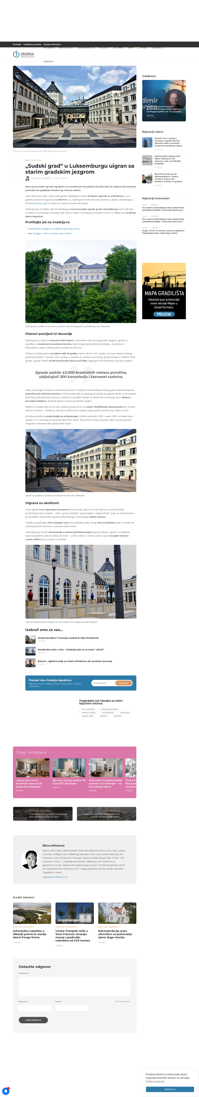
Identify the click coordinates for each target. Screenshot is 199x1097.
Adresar (48, 61)
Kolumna (118, 48)
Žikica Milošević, (37, 178)
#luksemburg (108, 713)
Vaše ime (23, 1001)
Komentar (24, 973)
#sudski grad (87, 716)
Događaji (157, 48)
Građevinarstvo (86, 48)
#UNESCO (103, 716)
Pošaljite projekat (32, 44)
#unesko (117, 716)
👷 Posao (142, 48)
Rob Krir (78, 347)
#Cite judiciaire (88, 709)
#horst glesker (88, 713)
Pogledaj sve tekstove (54, 877)
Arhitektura (66, 48)
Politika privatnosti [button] (155, 1081)
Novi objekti (111, 811)
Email (58, 1001)
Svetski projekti (40, 811)
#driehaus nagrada (109, 709)
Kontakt (17, 44)
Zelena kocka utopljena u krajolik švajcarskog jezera (54, 228)
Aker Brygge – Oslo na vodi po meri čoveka (49, 233)
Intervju (104, 48)
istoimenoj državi (33, 203)
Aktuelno (49, 48)
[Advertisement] (49, 719)
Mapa (130, 48)
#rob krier (125, 713)
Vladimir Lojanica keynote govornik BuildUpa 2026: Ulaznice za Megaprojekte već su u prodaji (164, 109)
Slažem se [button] (170, 1089)
